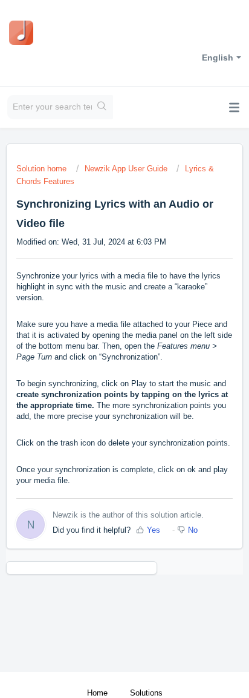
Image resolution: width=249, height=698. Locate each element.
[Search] (102, 107)
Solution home (42, 168)
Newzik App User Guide (126, 168)
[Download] (102, 342)
